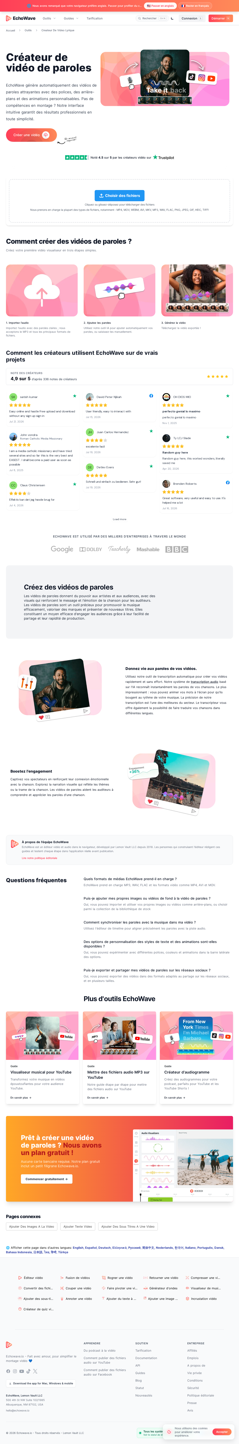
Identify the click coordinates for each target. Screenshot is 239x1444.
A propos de (196, 1365)
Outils (47, 18)
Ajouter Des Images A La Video (31, 1226)
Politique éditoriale (200, 1395)
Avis (190, 1410)
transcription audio (204, 682)
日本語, (38, 1252)
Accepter (222, 1431)
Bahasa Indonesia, (19, 1252)
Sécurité (193, 1388)
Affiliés (192, 1350)
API (137, 1365)
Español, (91, 1247)
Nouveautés (143, 1395)
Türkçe (63, 1252)
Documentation (146, 1358)
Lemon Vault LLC (73, 1432)
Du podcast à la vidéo (100, 1350)
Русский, (135, 1247)
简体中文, (149, 1247)
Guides (69, 18)
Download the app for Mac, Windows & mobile (43, 1383)
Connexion (191, 18)
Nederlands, (165, 1247)
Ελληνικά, (120, 1247)
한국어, (180, 1247)
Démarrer (220, 18)
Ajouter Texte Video (77, 1226)
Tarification (95, 18)
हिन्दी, (54, 1252)
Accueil (10, 30)
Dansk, (219, 1247)
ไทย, (47, 1252)
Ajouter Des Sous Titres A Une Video (128, 1226)
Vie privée (194, 1373)
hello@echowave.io (17, 1410)
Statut (139, 1388)
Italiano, (191, 1247)
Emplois (192, 1358)
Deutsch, (105, 1247)
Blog (138, 1380)
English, (79, 1247)
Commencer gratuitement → (47, 1179)
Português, (205, 1247)
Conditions (195, 1380)
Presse (192, 1403)
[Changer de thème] (172, 18)
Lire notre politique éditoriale (39, 858)
